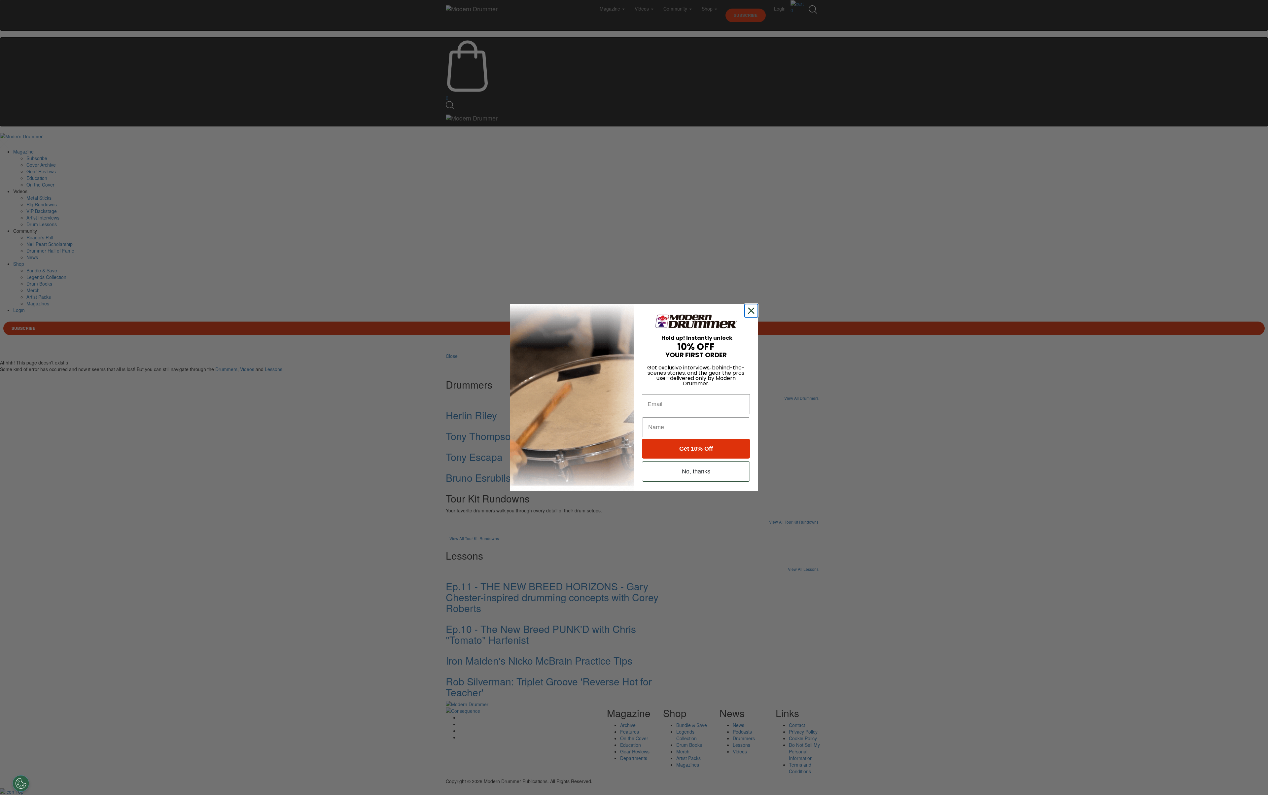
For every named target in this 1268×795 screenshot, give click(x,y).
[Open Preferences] (21, 783)
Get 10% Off (696, 448)
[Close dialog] (752, 310)
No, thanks (696, 471)
